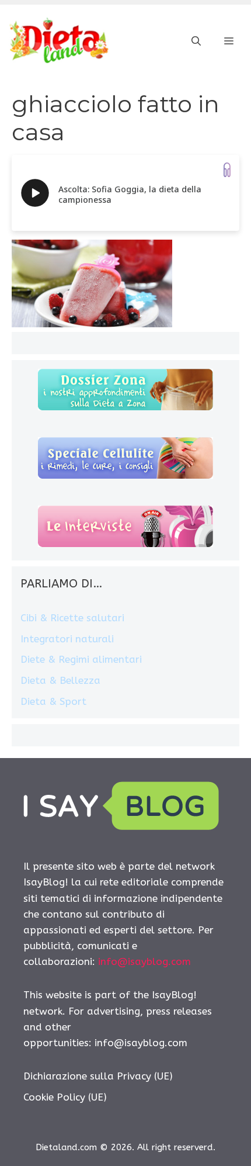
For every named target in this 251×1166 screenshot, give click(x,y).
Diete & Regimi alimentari (81, 659)
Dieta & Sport (53, 701)
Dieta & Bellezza (60, 680)
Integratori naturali (67, 639)
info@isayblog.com (144, 961)
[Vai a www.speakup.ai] (227, 169)
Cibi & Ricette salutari (72, 618)
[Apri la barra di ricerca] (196, 41)
